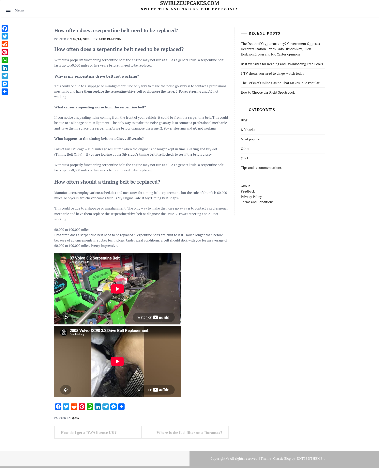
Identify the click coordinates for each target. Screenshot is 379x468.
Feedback (248, 191)
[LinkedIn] (5, 68)
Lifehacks (248, 129)
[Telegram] (5, 76)
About (245, 186)
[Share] (5, 92)
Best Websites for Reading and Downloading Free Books (282, 64)
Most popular (251, 139)
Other (245, 148)
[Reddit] (5, 44)
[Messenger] (5, 84)
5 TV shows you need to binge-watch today (272, 73)
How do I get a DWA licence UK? (89, 432)
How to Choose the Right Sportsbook (268, 92)
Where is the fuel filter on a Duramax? (189, 432)
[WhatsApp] (5, 60)
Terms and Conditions (257, 202)
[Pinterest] (5, 52)
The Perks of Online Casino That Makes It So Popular (280, 83)
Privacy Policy (251, 196)
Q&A (75, 418)
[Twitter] (5, 36)
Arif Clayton (110, 39)
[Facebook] (5, 28)
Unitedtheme (310, 458)
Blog (244, 120)
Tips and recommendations (261, 167)
